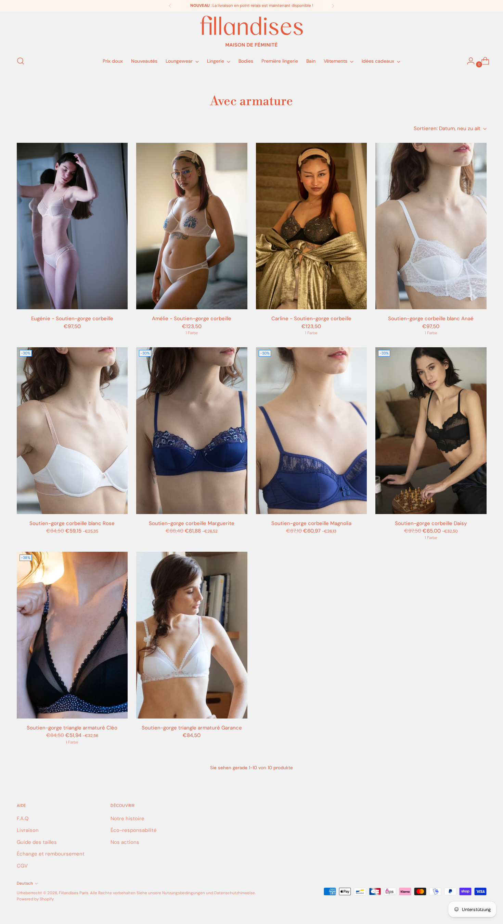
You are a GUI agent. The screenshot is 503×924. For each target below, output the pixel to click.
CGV (22, 865)
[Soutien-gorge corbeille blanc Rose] (72, 430)
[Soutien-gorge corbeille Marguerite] (191, 430)
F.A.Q (23, 818)
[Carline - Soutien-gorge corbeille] (311, 226)
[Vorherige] (170, 6)
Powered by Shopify (35, 899)
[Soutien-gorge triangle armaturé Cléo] (72, 635)
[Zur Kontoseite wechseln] (468, 61)
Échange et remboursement (51, 853)
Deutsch (25, 883)
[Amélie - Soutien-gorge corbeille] (191, 226)
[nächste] (332, 6)
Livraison (28, 830)
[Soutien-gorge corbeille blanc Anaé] (431, 226)
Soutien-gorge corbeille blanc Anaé (431, 318)
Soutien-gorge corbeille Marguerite (191, 523)
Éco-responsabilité (134, 830)
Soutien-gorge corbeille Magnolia (311, 523)
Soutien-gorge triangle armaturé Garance (192, 727)
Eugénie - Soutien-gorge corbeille (72, 318)
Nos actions (125, 842)
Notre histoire (127, 818)
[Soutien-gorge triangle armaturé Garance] (191, 635)
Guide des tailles (37, 842)
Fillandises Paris (73, 893)
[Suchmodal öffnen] (20, 61)
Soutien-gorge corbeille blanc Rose (72, 523)
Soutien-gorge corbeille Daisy (431, 523)
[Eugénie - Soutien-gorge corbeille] (72, 226)
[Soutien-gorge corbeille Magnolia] (311, 430)
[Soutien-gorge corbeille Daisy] (431, 430)
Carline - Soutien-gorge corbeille (311, 318)
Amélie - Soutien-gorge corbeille (191, 318)
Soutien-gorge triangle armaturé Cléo (72, 727)
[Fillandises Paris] (251, 31)
